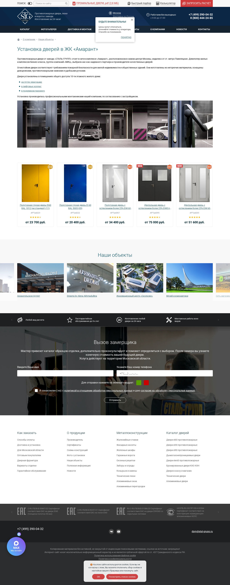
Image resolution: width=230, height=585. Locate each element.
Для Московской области (30, 450)
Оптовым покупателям (29, 455)
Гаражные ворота (126, 455)
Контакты (204, 29)
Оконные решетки (126, 460)
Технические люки (126, 476)
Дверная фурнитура (27, 460)
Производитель (75, 440)
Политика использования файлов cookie (115, 555)
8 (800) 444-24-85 (201, 18)
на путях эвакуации (31, 82)
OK (98, 576)
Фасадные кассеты (126, 445)
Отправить (115, 400)
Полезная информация (79, 465)
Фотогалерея (48, 29)
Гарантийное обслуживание (31, 471)
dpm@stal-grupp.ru (202, 531)
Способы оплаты (26, 440)
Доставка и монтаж (80, 29)
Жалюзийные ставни (127, 440)
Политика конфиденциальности (115, 559)
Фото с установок (76, 455)
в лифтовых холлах (31, 86)
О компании (157, 29)
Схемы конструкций (77, 450)
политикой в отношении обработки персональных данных (98, 390)
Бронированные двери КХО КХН (182, 465)
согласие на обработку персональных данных (168, 390)
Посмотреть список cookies (122, 576)
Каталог (25, 29)
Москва (117, 13)
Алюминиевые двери (177, 481)
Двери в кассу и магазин (179, 471)
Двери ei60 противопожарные (181, 440)
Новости (181, 29)
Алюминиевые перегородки (131, 486)
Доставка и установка (28, 445)
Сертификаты (74, 445)
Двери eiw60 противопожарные (182, 460)
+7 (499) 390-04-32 (201, 14)
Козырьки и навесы (127, 471)
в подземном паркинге (33, 91)
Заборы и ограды (125, 465)
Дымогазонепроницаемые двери (183, 455)
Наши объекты (74, 460)
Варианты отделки (26, 465)
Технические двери (176, 476)
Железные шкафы (126, 450)
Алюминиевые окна (127, 481)
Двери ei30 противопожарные (181, 445)
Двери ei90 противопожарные (181, 450)
